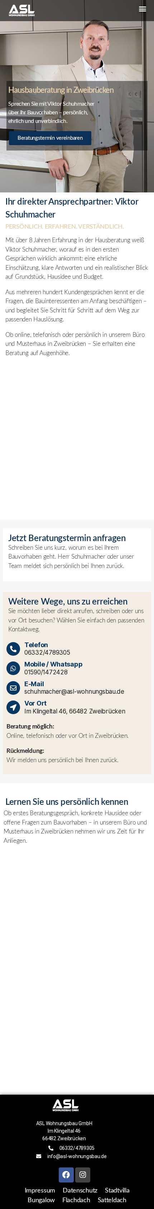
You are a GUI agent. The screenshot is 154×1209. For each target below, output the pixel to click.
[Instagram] (82, 1174)
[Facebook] (66, 1174)
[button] (142, 9)
